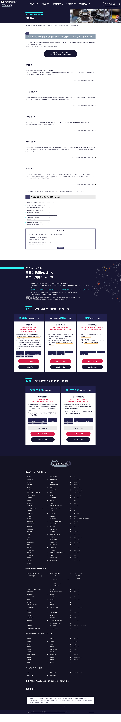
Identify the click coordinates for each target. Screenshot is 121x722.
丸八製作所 (52, 495)
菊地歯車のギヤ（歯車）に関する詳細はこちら (84, 80)
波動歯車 (29, 599)
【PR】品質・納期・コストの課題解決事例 (84, 4)
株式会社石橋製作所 (78, 490)
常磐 (51, 492)
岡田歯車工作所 (77, 550)
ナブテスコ (29, 497)
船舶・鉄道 (76, 654)
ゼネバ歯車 (29, 625)
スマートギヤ (53, 589)
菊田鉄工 (76, 555)
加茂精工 (76, 503)
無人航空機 (76, 646)
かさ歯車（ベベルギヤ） (55, 573)
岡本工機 (29, 552)
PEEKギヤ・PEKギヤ (54, 597)
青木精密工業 (53, 497)
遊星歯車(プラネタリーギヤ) (35, 576)
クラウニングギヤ (31, 597)
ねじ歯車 (76, 623)
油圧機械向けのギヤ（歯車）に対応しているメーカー (38, 210)
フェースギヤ (53, 625)
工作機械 (29, 659)
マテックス (29, 531)
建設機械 (52, 657)
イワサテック (76, 544)
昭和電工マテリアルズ (55, 534)
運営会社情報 (29, 689)
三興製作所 (52, 537)
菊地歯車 (29, 558)
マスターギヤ (76, 620)
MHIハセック (76, 513)
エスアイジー (34, 191)
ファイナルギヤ (53, 612)
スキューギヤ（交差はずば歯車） (34, 589)
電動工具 (76, 652)
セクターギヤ (30, 617)
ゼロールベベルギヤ (57, 583)
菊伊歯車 (52, 503)
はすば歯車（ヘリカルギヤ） (80, 625)
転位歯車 (29, 612)
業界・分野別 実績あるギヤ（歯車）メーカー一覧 (57, 4)
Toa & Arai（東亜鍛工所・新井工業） (82, 518)
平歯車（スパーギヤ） (78, 573)
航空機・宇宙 (53, 654)
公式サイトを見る (28, 361)
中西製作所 (51, 191)
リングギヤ (52, 617)
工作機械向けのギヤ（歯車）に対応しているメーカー (38, 217)
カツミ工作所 (30, 513)
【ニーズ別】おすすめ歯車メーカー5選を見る (111, 4)
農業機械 (52, 659)
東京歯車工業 (76, 526)
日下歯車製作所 (53, 560)
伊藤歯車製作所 (53, 529)
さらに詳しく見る (28, 367)
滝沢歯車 (29, 518)
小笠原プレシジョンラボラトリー (57, 552)
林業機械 (76, 641)
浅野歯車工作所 (53, 542)
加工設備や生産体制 (78, 673)
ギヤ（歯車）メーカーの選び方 (71, 4)
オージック (40, 191)
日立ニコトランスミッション (33, 492)
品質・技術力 (53, 673)
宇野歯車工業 (53, 547)
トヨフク (76, 508)
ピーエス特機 (53, 518)
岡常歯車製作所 (77, 484)
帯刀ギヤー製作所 (77, 495)
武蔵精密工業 (76, 497)
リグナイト (76, 529)
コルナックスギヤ (77, 589)
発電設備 (52, 646)
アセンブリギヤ (77, 599)
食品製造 (76, 649)
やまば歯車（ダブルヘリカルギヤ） (35, 628)
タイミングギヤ (77, 615)
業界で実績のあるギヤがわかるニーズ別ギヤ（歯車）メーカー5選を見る (60, 53)
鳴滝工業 (52, 500)
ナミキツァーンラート (55, 508)
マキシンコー (76, 505)
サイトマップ (91, 712)
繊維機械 (29, 652)
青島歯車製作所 (30, 542)
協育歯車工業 (76, 558)
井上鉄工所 (52, 516)
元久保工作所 (30, 503)
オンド (51, 482)
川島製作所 (52, 555)
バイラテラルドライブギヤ (79, 597)
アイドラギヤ (30, 615)
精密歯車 (52, 594)
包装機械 (29, 638)
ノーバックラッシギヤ (55, 623)
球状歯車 (29, 602)
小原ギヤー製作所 (31, 495)
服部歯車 (29, 500)
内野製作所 (29, 547)
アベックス (29, 484)
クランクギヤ (30, 594)
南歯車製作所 (76, 482)
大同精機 (76, 531)
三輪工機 (76, 477)
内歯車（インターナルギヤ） (33, 573)
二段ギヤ (52, 602)
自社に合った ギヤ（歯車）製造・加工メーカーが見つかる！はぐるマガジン (11, 2)
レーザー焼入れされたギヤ (56, 591)
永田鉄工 (46, 191)
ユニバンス (29, 505)
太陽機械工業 (30, 529)
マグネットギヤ (77, 617)
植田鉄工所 (29, 490)
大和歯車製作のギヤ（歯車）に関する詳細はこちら (83, 157)
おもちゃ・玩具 (53, 649)
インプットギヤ (77, 594)
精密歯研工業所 (53, 477)
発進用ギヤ (76, 591)
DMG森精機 (29, 516)
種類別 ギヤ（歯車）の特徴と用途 (46, 4)
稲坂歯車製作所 (53, 544)
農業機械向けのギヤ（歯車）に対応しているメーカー (38, 220)
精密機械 (52, 662)
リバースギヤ (53, 610)
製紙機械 (76, 638)
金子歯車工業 (30, 555)
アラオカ (29, 544)
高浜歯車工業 (53, 524)
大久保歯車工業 (30, 550)
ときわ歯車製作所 (77, 479)
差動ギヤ (52, 604)
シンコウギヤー (77, 534)
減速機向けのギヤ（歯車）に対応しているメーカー (38, 222)
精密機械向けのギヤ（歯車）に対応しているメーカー (38, 225)
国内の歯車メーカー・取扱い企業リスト (34, 4)
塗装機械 (52, 638)
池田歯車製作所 (77, 487)
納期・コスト (30, 675)
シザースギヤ (76, 612)
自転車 (75, 644)
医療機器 (52, 652)
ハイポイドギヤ (56, 585)
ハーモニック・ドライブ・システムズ (35, 508)
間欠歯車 (78, 576)
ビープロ (29, 534)
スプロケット (30, 623)
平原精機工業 (76, 521)
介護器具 (29, 644)
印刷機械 (76, 659)
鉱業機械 (29, 641)
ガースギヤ (52, 615)
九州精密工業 (30, 479)
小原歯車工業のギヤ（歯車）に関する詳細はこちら (83, 130)
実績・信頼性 (53, 675)
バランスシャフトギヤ (32, 604)
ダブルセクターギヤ (78, 602)
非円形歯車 (29, 620)
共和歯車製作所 (53, 479)
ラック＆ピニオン (54, 628)
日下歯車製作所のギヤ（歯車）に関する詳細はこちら (82, 105)
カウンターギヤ (30, 607)
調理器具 (52, 644)
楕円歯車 (52, 599)
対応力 (28, 673)
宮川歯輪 (29, 482)
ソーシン (52, 511)
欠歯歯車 (78, 578)
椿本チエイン (53, 487)
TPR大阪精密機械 (54, 484)
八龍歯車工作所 (77, 492)
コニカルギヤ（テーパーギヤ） (57, 620)
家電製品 (29, 646)
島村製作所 (76, 539)
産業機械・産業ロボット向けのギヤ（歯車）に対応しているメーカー (42, 215)
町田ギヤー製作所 (59, 191)
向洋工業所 (52, 526)
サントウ (29, 539)
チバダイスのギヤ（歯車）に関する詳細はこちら (83, 184)
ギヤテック (76, 511)
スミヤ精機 (29, 526)
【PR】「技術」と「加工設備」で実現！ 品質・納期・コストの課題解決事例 (46, 681)
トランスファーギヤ (78, 604)
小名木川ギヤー (77, 552)
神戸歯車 (29, 563)
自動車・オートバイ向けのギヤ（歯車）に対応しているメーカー (41, 202)
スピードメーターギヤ (78, 607)
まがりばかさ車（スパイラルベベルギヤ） (61, 580)
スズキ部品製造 (30, 521)
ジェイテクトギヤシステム (56, 521)
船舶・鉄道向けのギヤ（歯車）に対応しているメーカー (39, 207)
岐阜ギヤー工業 (53, 558)
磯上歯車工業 (53, 490)
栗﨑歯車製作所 (77, 560)
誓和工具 (76, 524)
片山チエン (52, 531)
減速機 (28, 662)
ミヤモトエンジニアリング (56, 505)
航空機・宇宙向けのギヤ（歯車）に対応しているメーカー (39, 205)
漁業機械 (52, 641)
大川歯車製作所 (53, 539)
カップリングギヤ (54, 607)
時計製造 (29, 649)
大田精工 (29, 487)
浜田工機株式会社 (77, 537)
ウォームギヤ (76, 628)
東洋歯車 (29, 537)
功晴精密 (76, 500)
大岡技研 (76, 516)
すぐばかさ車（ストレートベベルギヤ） (60, 576)
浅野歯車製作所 (77, 542)
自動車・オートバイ (31, 654)
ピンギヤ (29, 610)
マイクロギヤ (76, 610)
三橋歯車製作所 (30, 524)
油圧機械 (29, 657)
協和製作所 (29, 560)
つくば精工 (29, 511)
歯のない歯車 (30, 591)
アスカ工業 (52, 513)
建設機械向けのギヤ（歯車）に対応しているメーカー (38, 212)
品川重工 (29, 477)
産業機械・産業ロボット (79, 657)
